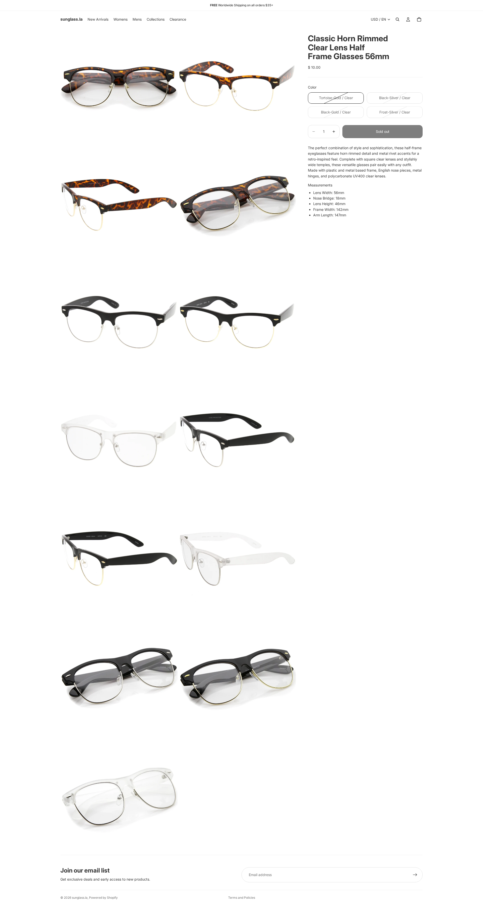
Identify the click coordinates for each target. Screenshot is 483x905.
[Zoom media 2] (237, 86)
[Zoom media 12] (237, 677)
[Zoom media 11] (119, 677)
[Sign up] (415, 875)
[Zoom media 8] (237, 441)
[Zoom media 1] (119, 86)
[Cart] (419, 19)
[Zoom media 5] (119, 323)
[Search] (397, 19)
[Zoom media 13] (119, 796)
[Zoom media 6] (237, 323)
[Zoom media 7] (119, 441)
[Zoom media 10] (237, 559)
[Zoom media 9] (119, 559)
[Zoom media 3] (119, 204)
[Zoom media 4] (237, 204)
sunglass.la (80, 897)
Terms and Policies (241, 897)
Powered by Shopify (103, 897)
